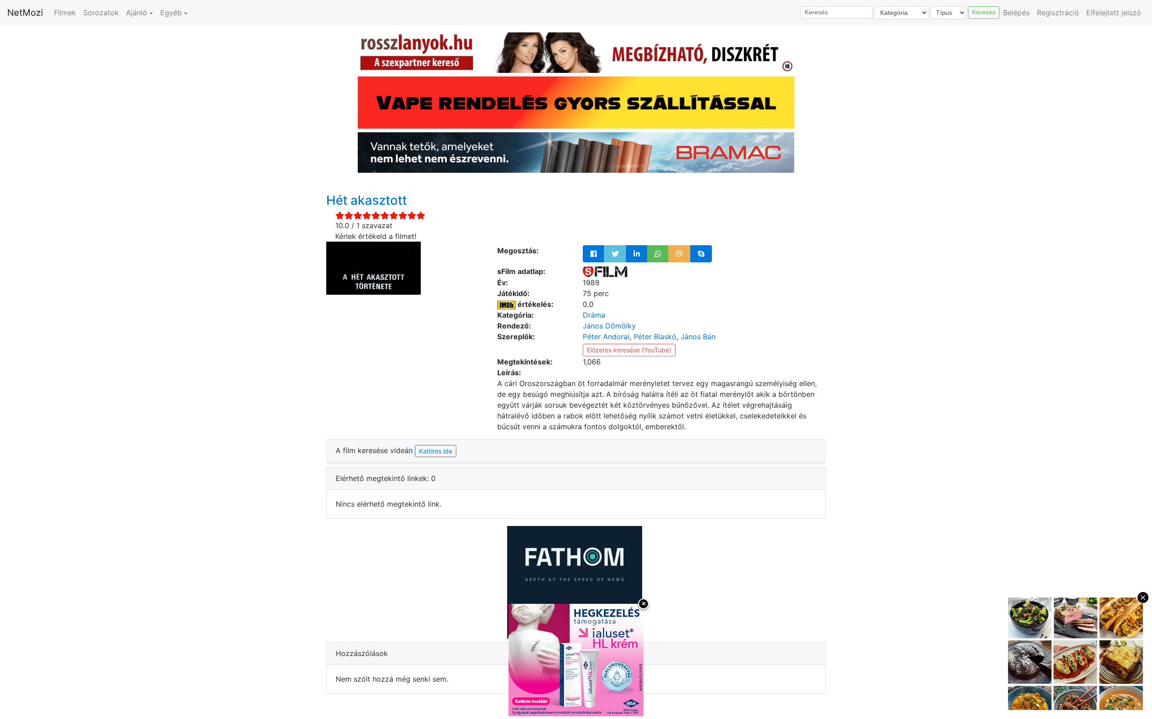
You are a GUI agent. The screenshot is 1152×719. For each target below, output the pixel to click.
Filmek (65, 12)
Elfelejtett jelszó (1113, 12)
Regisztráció (1058, 12)
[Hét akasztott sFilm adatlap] (605, 271)
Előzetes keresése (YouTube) (629, 350)
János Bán (698, 336)
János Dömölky (609, 325)
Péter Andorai (606, 336)
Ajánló (136, 12)
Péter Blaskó (655, 336)
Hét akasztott (366, 200)
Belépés (1016, 12)
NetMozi (25, 12)
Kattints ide (435, 451)
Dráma (594, 314)
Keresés (983, 12)
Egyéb (171, 12)
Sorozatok (101, 12)
